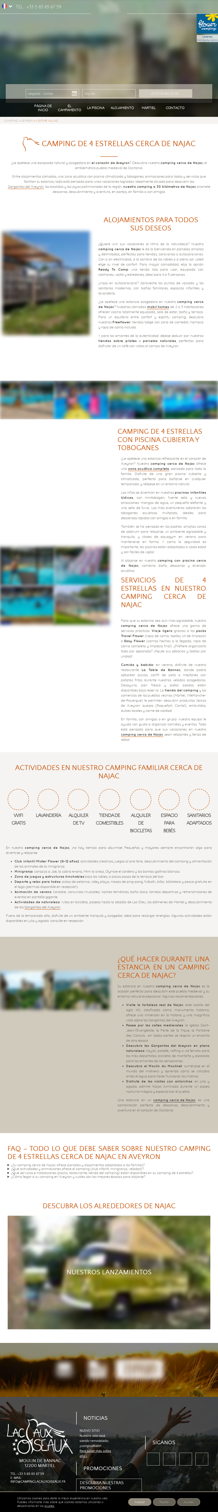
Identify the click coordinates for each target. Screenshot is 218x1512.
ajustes (49, 1506)
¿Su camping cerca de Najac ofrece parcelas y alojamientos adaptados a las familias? (78, 1165)
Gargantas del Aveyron (26, 186)
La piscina (96, 108)
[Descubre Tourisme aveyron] (139, 1370)
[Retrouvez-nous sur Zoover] (185, 1459)
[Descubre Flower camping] (97, 1370)
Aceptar (140, 1502)
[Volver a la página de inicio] (109, 4)
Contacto (175, 108)
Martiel (149, 108)
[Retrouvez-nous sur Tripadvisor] (169, 1459)
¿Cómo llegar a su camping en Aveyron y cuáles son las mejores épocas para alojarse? (78, 1177)
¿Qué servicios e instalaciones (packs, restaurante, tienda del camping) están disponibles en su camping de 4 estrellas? (102, 1173)
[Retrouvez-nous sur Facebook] (153, 1459)
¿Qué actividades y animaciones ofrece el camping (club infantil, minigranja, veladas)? (77, 1169)
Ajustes (189, 1502)
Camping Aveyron (18, 120)
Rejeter (164, 1502)
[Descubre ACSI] (64, 1370)
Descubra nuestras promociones (102, 1485)
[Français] (4, 7)
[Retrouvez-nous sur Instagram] (201, 1459)
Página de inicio (43, 108)
